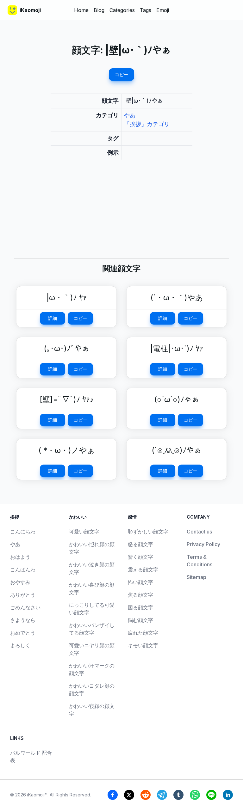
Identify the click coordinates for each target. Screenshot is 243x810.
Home (81, 10)
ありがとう (22, 595)
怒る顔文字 (140, 544)
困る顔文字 (140, 607)
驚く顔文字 (140, 557)
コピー (121, 74)
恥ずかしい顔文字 (148, 531)
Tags (145, 10)
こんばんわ (22, 569)
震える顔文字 (143, 569)
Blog (99, 10)
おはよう (20, 557)
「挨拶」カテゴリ (147, 124)
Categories (122, 10)
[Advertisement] (121, 214)
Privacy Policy (203, 544)
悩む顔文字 (140, 620)
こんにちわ (22, 531)
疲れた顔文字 (143, 633)
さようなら (22, 620)
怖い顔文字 (140, 582)
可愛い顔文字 (84, 531)
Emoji (162, 10)
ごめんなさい (25, 607)
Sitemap (196, 577)
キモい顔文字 (143, 645)
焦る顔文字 (140, 595)
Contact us (199, 531)
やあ (129, 115)
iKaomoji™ (37, 794)
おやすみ (20, 582)
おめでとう (22, 633)
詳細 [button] (52, 318)
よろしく (20, 645)
